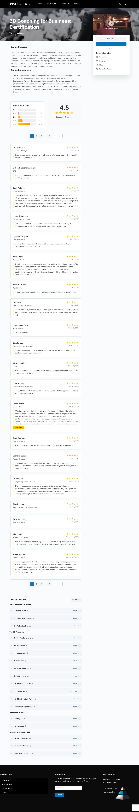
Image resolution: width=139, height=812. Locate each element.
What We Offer (7, 784)
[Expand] (12, 611)
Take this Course (111, 44)
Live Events (6, 788)
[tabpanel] (45, 319)
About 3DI (5, 780)
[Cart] (120, 4)
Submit (59, 795)
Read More (18, 427)
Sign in (126, 4)
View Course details (17, 33)
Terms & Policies (110, 788)
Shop (3, 792)
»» (60, 136)
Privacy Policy (109, 792)
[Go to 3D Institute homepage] (20, 3)
